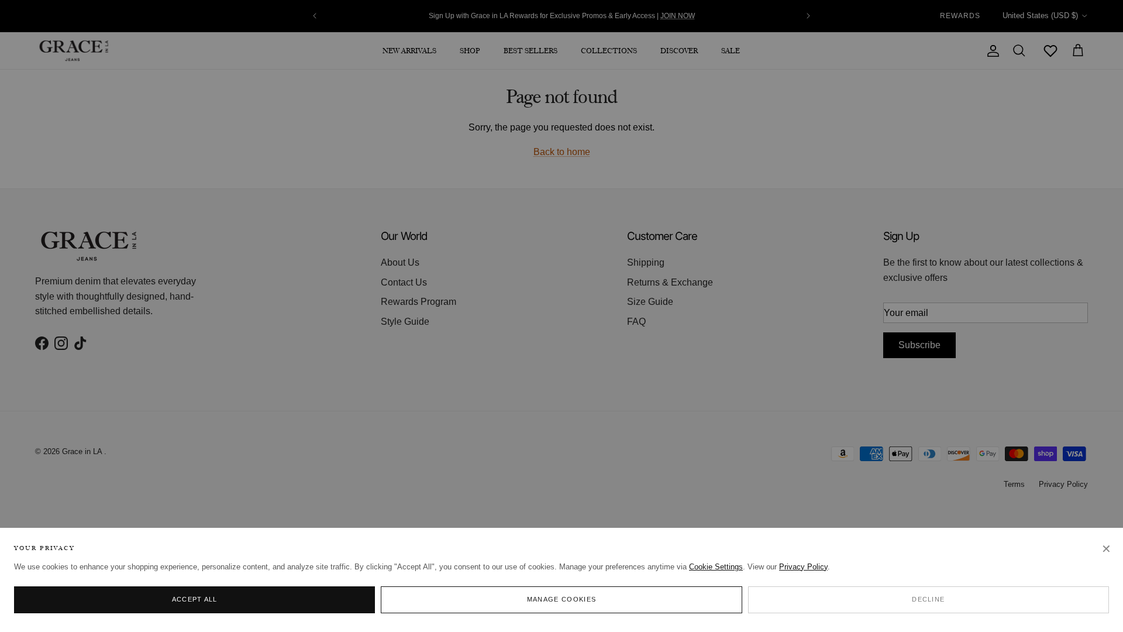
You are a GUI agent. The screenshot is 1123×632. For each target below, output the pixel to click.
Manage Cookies (561, 599)
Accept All (195, 599)
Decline (928, 599)
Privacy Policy (803, 566)
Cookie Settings (716, 566)
